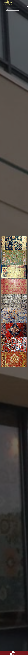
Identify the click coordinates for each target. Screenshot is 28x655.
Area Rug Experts (14, 327)
